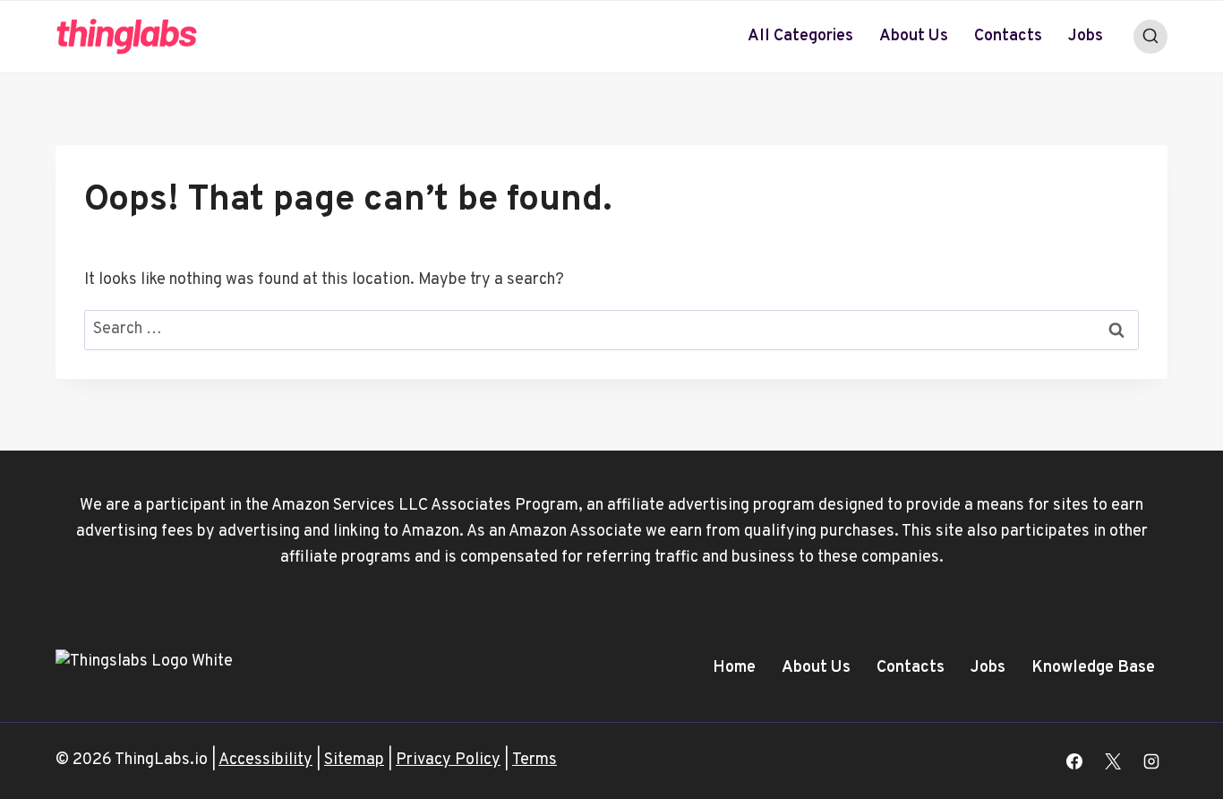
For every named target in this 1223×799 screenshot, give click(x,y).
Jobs (1085, 36)
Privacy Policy (448, 760)
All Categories (800, 36)
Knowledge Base (1093, 667)
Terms (534, 760)
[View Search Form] (1150, 37)
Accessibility (265, 760)
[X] (1113, 761)
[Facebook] (1074, 761)
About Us (913, 36)
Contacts (1008, 36)
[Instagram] (1151, 761)
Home (734, 667)
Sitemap (354, 760)
